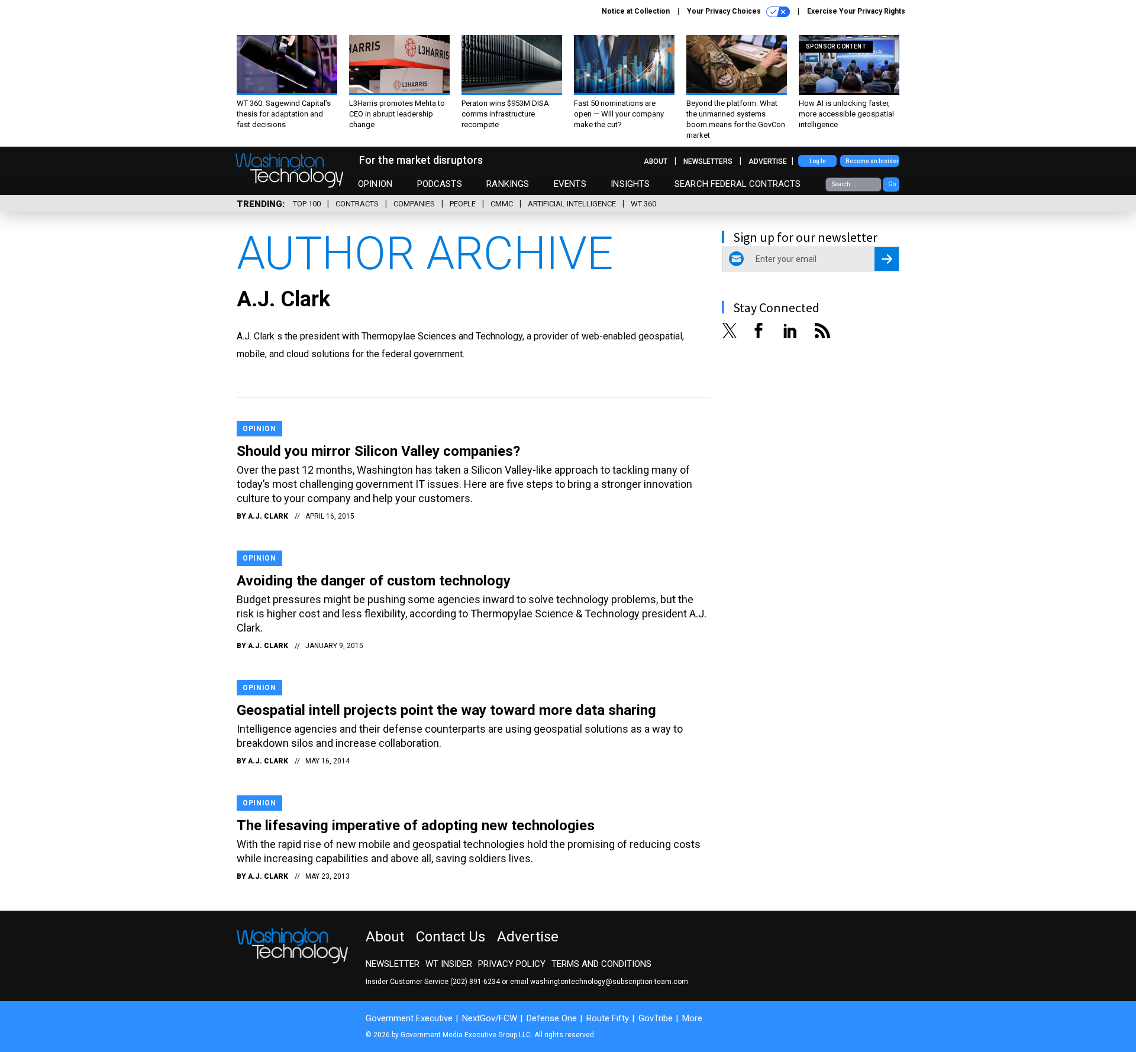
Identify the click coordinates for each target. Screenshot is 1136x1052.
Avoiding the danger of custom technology (374, 580)
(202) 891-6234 (475, 981)
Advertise (767, 161)
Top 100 (307, 203)
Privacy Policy (512, 964)
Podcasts (439, 184)
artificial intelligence (572, 203)
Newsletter (392, 964)
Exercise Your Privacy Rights (856, 11)
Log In (817, 161)
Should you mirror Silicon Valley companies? (378, 451)
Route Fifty (607, 1018)
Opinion (375, 184)
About (655, 161)
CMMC (501, 203)
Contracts (357, 203)
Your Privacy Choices (725, 11)
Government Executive (409, 1018)
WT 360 (643, 203)
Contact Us (450, 936)
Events (570, 184)
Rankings (507, 184)
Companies (414, 203)
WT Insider (448, 964)
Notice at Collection (636, 11)
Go (892, 184)
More (692, 1018)
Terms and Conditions (601, 964)
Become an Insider (872, 161)
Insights (630, 184)
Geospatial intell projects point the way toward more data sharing (446, 710)
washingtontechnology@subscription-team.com (609, 981)
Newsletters (707, 161)
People (463, 203)
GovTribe (655, 1018)
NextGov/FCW (489, 1018)
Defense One (552, 1018)
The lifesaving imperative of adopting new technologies (416, 825)
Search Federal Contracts (737, 184)
